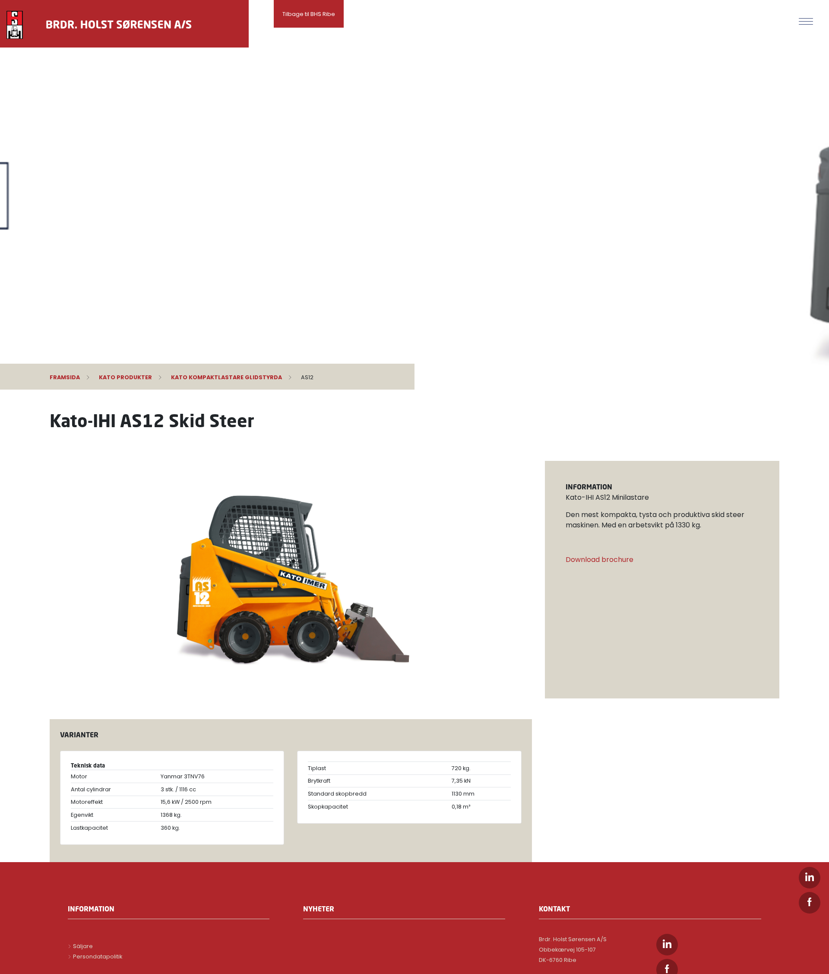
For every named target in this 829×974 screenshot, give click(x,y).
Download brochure (599, 560)
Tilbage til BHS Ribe (308, 14)
